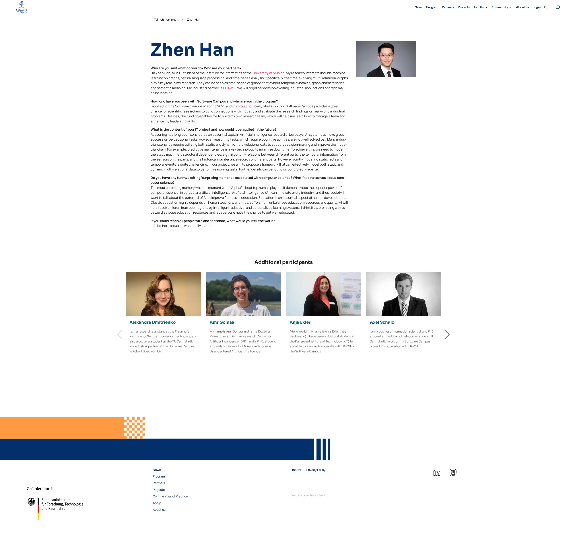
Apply (157, 503)
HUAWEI (229, 88)
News (419, 7)
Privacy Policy (315, 470)
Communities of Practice (170, 496)
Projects (464, 7)
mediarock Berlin (315, 495)
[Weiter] (447, 334)
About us (522, 7)
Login (537, 7)
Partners (448, 7)
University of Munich (268, 73)
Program (432, 7)
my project (240, 106)
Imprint (296, 470)
